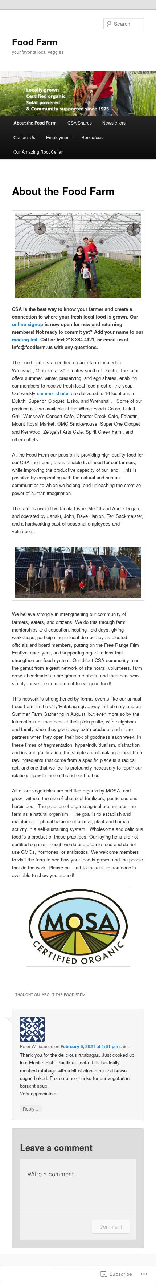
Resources (92, 137)
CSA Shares (79, 122)
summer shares (53, 393)
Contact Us (24, 137)
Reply (31, 1108)
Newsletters (114, 122)
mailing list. (25, 339)
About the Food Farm (35, 122)
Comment (110, 1227)
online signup (27, 324)
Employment (58, 137)
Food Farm (34, 42)
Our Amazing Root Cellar (38, 152)
